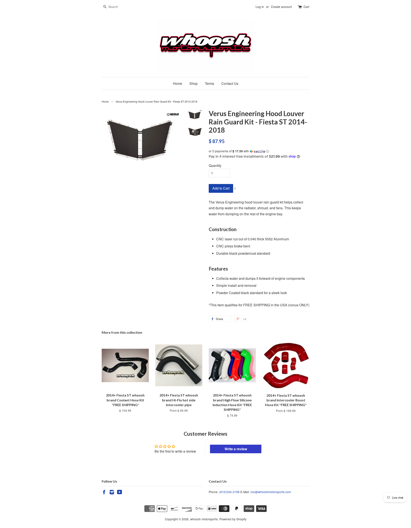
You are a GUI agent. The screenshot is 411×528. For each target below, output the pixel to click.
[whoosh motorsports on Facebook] (104, 493)
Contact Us (229, 83)
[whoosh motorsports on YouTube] (119, 493)
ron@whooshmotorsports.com (270, 492)
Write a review (236, 448)
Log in (260, 6)
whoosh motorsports (204, 519)
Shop (193, 83)
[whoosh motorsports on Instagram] (111, 493)
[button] (259, 151)
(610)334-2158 (229, 492)
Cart (306, 6)
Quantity (215, 165)
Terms (209, 83)
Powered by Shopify (232, 519)
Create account (281, 6)
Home (177, 83)
